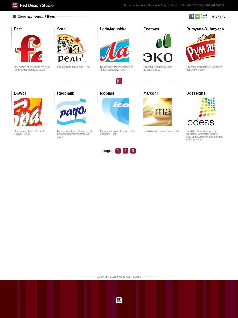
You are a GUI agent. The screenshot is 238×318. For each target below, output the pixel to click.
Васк (51, 16)
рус (214, 16)
